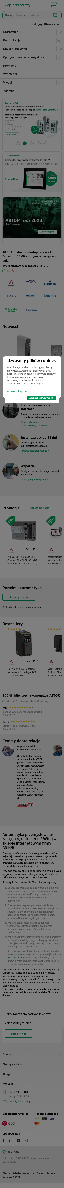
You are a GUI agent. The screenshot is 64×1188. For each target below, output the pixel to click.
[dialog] (32, 377)
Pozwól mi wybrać (17, 391)
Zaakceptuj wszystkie (41, 397)
